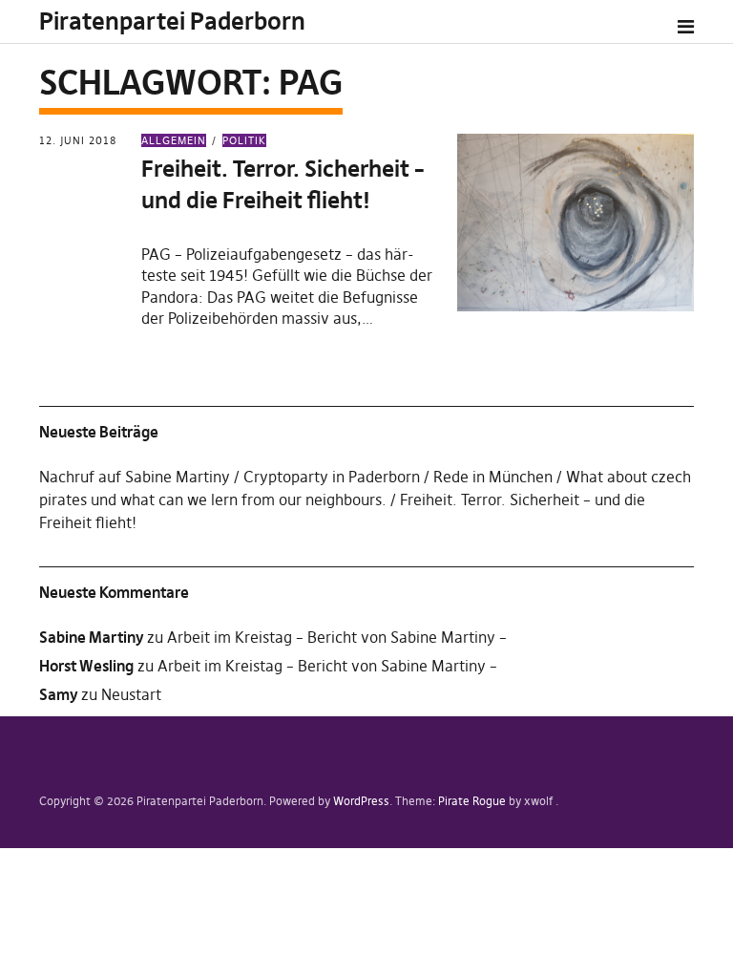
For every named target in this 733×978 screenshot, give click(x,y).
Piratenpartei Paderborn (172, 21)
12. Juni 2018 (77, 140)
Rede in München (493, 476)
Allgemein (173, 140)
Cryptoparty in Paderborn (331, 476)
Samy (58, 694)
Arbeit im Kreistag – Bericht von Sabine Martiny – (337, 637)
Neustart (131, 694)
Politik (244, 140)
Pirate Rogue (472, 801)
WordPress (361, 801)
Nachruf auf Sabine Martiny (134, 476)
